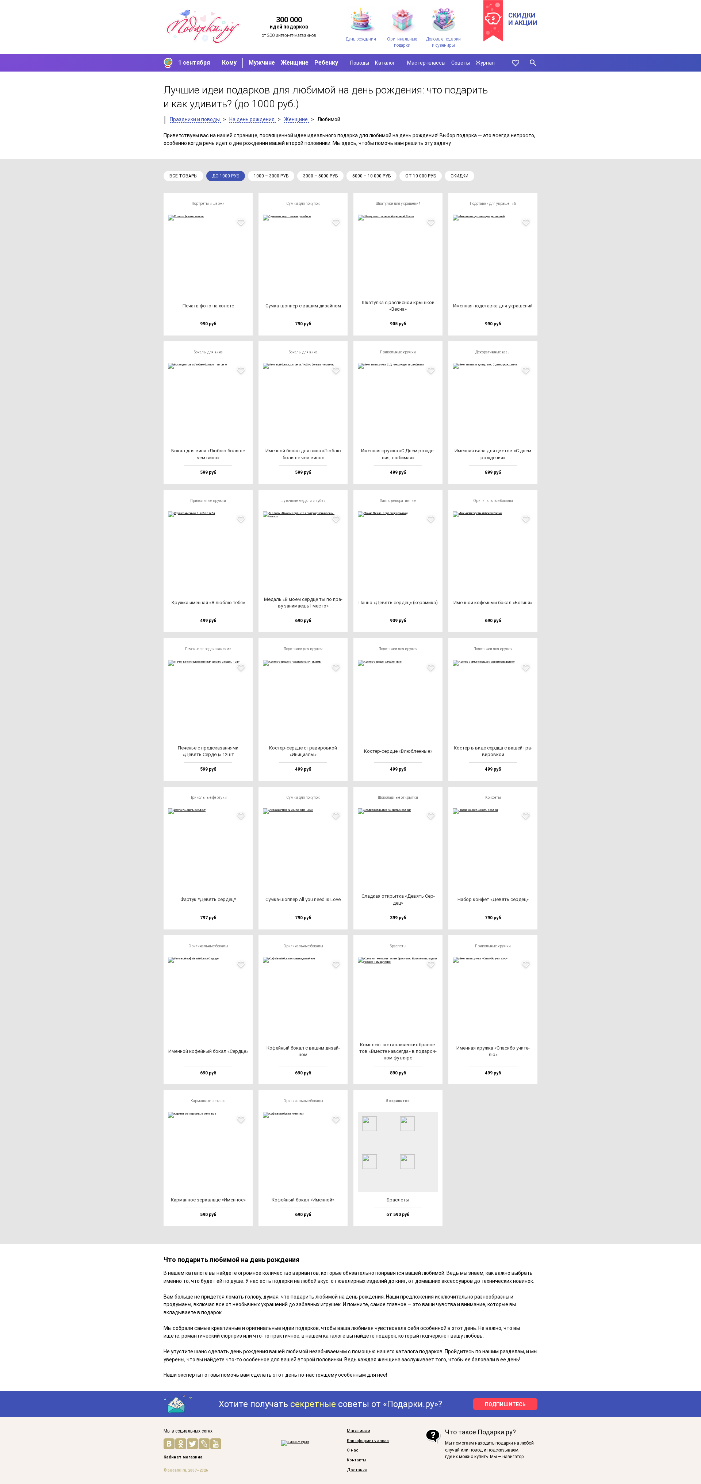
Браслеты (398, 946)
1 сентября (194, 62)
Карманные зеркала (208, 1101)
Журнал (485, 63)
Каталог (385, 63)
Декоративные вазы (492, 352)
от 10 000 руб (420, 176)
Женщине (295, 62)
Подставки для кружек (303, 649)
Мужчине (262, 62)
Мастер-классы (426, 63)
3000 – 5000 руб (320, 176)
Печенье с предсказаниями (208, 649)
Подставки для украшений (493, 204)
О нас (353, 1450)
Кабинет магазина (183, 1457)
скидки (459, 176)
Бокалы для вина (208, 352)
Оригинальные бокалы (493, 501)
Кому (229, 62)
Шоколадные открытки (398, 797)
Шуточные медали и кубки (303, 501)
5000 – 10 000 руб (371, 176)
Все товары (183, 176)
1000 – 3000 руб (271, 176)
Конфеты (493, 797)
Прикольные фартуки (208, 797)
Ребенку (326, 62)
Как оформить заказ (368, 1441)
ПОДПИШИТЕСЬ (505, 1404)
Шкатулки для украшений (398, 204)
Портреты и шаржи (208, 204)
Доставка (357, 1470)
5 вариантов (398, 1101)
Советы (460, 63)
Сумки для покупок (303, 204)
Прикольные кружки (398, 352)
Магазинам (358, 1431)
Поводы (359, 63)
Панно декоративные (398, 501)
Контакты (356, 1460)
